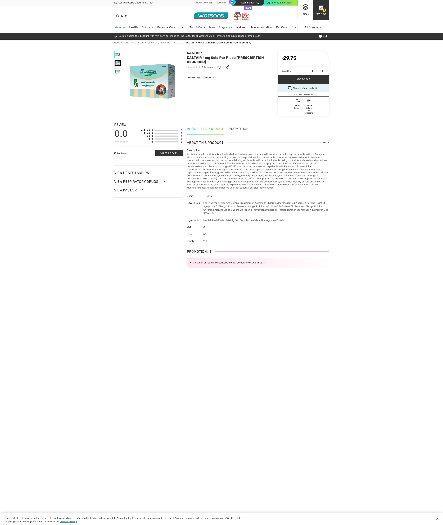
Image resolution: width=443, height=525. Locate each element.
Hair (182, 27)
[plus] (322, 71)
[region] (221, 519)
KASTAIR (194, 53)
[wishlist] (218, 67)
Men (212, 27)
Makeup (241, 27)
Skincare (147, 27)
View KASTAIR (126, 190)
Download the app (203, 3)
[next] (295, 27)
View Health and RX (132, 173)
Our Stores (221, 3)
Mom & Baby (197, 27)
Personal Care (166, 27)
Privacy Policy (68, 521)
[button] (321, 10)
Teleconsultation (261, 27)
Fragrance (225, 27)
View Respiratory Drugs (136, 181)
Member (120, 27)
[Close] (437, 518)
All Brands (311, 27)
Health (133, 27)
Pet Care (281, 27)
